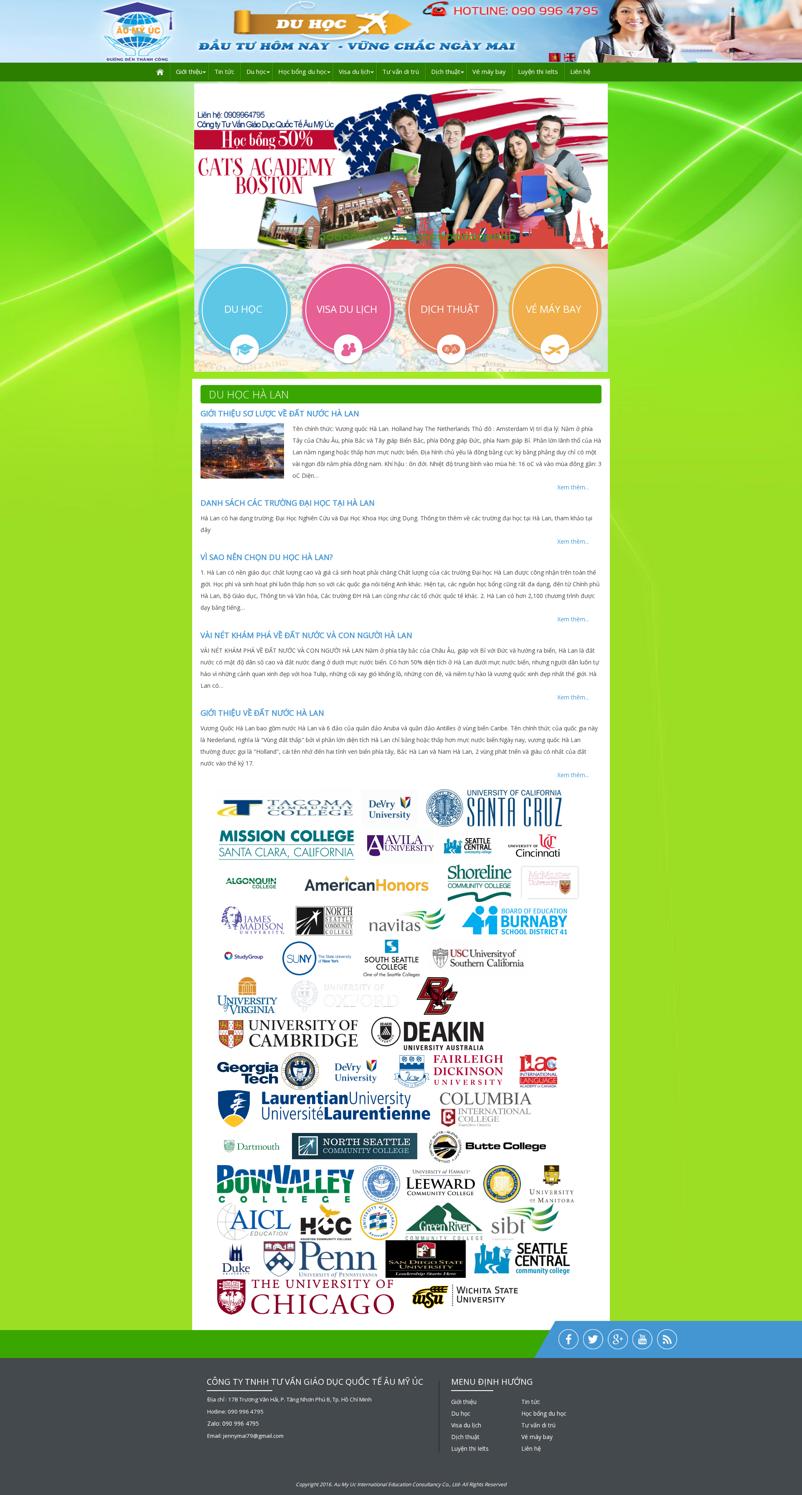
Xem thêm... (573, 487)
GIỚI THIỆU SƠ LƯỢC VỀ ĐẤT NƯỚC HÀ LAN (279, 413)
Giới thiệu (189, 71)
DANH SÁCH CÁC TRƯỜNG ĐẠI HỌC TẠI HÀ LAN (287, 503)
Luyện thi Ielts (538, 71)
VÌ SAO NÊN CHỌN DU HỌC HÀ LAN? (266, 557)
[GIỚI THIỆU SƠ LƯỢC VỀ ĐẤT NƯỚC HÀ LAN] (242, 450)
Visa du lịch (354, 71)
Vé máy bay (489, 71)
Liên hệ (580, 71)
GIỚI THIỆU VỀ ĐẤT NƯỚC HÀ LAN (262, 713)
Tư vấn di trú (400, 71)
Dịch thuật (445, 71)
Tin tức (224, 71)
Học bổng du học (302, 71)
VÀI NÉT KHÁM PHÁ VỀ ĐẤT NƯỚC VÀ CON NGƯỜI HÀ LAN (306, 635)
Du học (256, 71)
